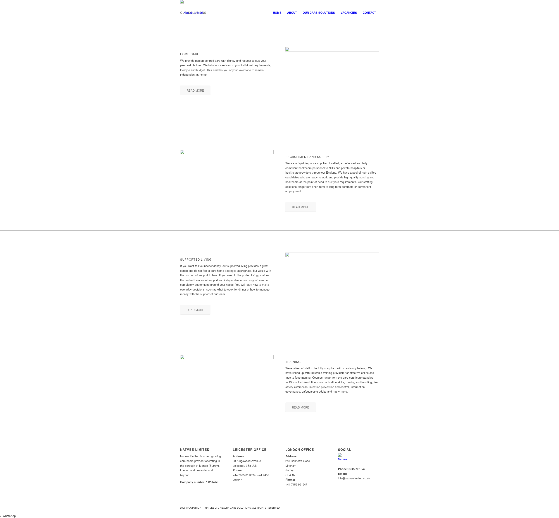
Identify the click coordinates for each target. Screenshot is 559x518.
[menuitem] (277, 12)
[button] (8, 516)
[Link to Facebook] (375, 507)
